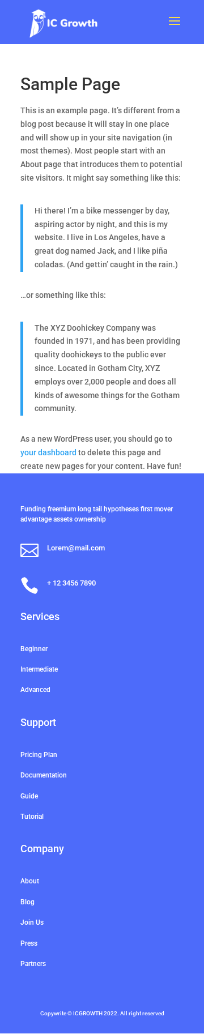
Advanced (35, 690)
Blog (27, 902)
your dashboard (48, 452)
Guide (29, 796)
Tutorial (32, 817)
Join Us (32, 922)
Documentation (43, 775)
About (29, 881)
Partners (33, 964)
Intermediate (39, 669)
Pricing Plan (38, 755)
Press (28, 943)
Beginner (34, 649)
